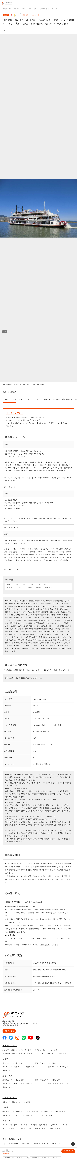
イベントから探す (48, 1053)
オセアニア (53, 1125)
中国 (30, 9)
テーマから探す (24, 1053)
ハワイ (63, 1125)
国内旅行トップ (10, 1045)
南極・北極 (54, 1128)
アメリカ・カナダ (25, 1128)
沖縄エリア (7, 1070)
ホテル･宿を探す (25, 1050)
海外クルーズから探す (30, 1143)
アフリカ (17, 1125)
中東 (25, 1125)
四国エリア (52, 1067)
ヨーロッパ (7, 1125)
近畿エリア (18, 1067)
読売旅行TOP (7, 9)
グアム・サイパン (9, 1128)
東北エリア (20, 1063)
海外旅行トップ (10, 1098)
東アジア (42, 1125)
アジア (33, 1125)
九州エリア (64, 1067)
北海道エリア (7, 1063)
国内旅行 (16, 9)
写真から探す (63, 1053)
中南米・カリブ (41, 1128)
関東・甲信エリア (41, 1063)
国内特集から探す (9, 1053)
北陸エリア (56, 1063)
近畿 (35, 9)
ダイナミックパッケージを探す (46, 1050)
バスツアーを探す (9, 1050)
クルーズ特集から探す (11, 1143)
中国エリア (30, 1067)
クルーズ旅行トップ (12, 1139)
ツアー (24, 9)
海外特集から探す (9, 1102)
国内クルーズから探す (50, 1143)
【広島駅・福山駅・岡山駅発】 (49, 9)
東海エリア (7, 1067)
